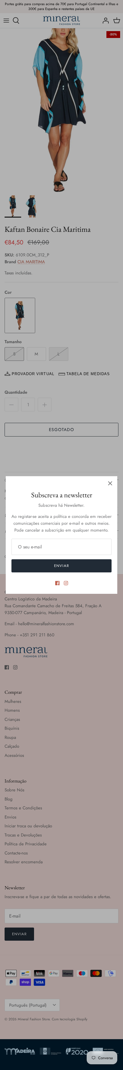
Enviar (61, 565)
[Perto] (110, 483)
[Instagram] (66, 583)
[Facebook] (57, 583)
